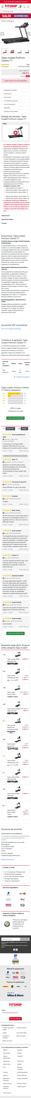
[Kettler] (12, 664)
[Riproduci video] (15, 133)
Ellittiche (5, 1050)
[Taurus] (12, 748)
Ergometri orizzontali (20, 1068)
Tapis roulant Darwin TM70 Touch (11, 812)
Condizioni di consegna (5, 1037)
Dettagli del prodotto (10, 90)
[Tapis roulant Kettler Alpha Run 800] (18, 772)
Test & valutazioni (9, 104)
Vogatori (19, 1053)
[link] (8, 894)
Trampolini (20, 1056)
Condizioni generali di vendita (8, 1028)
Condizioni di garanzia (11, 101)
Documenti (7, 97)
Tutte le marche (7, 1093)
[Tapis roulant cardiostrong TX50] (18, 671)
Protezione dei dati (21, 1028)
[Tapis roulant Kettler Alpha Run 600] (18, 654)
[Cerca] (24, 7)
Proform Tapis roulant (8, 11)
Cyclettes (5, 1072)
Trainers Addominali (22, 1078)
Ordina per (10, 428)
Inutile (10, 451)
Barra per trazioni (21, 1083)
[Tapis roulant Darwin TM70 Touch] (18, 805)
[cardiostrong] (12, 680)
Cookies (4, 1033)
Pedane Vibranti (21, 1086)
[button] (5, 51)
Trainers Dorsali (7, 1083)
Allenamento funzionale (6, 1079)
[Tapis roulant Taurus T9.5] (18, 739)
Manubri (19, 1064)
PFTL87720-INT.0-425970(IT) (12, 329)
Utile (5, 451)
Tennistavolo (6, 1061)
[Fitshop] (11, 6)
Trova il (10, 1013)
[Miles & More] (15, 994)
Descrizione (7, 94)
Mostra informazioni (7, 859)
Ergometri (19, 1050)
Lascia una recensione (15, 418)
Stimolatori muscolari (6, 1087)
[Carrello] (28, 6)
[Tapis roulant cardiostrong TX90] (18, 756)
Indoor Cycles (6, 1064)
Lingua (24, 428)
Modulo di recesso (7, 1041)
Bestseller (7, 108)
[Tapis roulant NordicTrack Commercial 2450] (18, 720)
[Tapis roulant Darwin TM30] (18, 687)
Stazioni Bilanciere (22, 1075)
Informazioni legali (21, 1033)
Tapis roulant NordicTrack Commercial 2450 (12, 727)
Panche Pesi (20, 1061)
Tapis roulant (6, 1053)
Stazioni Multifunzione (6, 1057)
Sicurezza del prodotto (11, 111)
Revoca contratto (15, 1018)
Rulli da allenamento (22, 1072)
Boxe (4, 1067)
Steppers (5, 1075)
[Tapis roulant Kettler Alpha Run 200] (18, 704)
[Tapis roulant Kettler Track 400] (18, 789)
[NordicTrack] (12, 732)
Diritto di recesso (21, 1036)
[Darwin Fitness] (12, 697)
